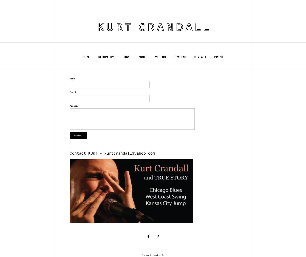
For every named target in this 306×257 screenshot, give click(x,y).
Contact (200, 57)
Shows (126, 57)
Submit (78, 135)
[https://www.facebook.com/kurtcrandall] (148, 236)
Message (74, 105)
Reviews (180, 57)
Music (142, 57)
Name (72, 78)
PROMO (218, 57)
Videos (160, 57)
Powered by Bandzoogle (153, 255)
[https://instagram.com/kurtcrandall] (157, 236)
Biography (106, 57)
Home (86, 57)
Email (73, 92)
